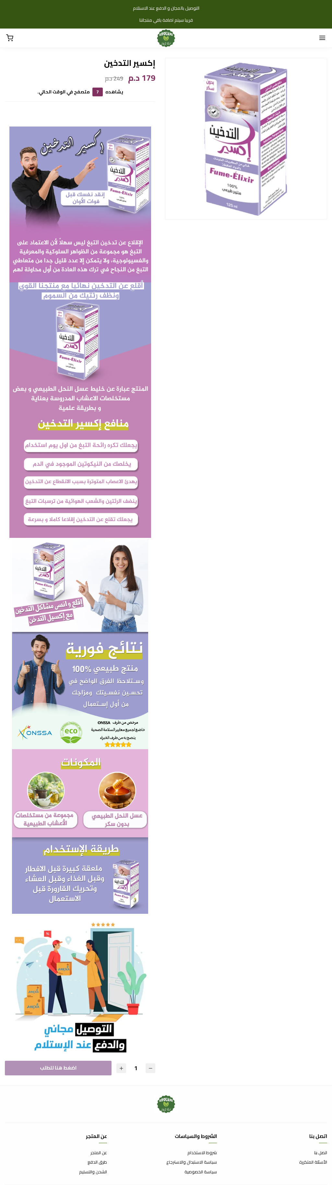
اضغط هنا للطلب (58, 1067)
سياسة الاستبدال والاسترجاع (191, 1162)
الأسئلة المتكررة (313, 1162)
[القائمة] (322, 38)
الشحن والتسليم (93, 1172)
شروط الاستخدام (202, 1153)
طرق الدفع (97, 1162)
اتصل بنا (320, 1153)
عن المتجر (98, 1153)
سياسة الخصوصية (200, 1172)
